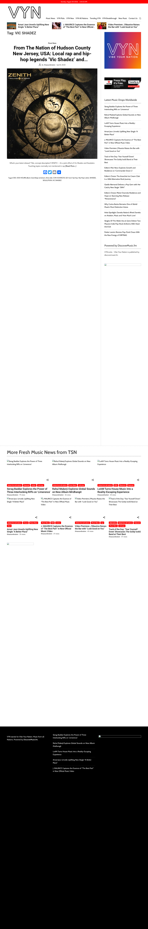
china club (49, 178)
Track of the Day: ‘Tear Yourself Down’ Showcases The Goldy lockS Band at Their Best (124, 27)
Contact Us (133, 18)
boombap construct (38, 178)
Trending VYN (95, 18)
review (33, 485)
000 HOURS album (24, 178)
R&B (52, 523)
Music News (50, 18)
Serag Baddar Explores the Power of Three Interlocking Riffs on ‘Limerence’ (28, 490)
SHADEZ (93, 178)
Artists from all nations (14, 485)
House (26, 523)
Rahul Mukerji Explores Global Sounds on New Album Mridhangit (73, 490)
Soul (9, 526)
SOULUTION (47, 180)
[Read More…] (70, 166)
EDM (115, 485)
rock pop (40, 485)
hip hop (75, 178)
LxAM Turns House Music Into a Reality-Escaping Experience (115, 490)
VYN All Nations (82, 18)
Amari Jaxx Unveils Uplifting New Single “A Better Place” (22, 530)
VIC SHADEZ (57, 180)
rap (102, 523)
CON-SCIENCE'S (59, 178)
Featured (26, 485)
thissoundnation (49, 65)
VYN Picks (61, 18)
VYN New (70, 18)
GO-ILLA (69, 178)
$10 (14, 178)
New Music (123, 18)
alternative (113, 523)
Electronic (123, 485)
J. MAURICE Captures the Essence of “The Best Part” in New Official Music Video (34, 27)
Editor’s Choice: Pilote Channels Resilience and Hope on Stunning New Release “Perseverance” (122, 196)
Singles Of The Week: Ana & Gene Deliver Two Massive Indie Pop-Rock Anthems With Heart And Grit (122, 224)
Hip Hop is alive (83, 178)
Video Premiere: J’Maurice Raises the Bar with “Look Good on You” (78, 25)
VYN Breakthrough (109, 18)
